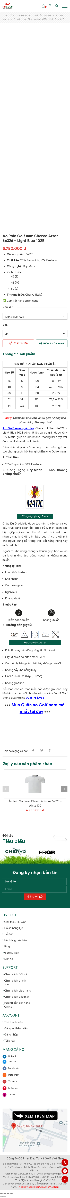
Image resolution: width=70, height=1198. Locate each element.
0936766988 (65, 1171)
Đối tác (8, 934)
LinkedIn (12, 1056)
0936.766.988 (35, 698)
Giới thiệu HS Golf (15, 922)
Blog (7, 946)
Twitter (12, 1061)
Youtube (12, 1081)
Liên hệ (8, 959)
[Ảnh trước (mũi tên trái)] (1, 1196)
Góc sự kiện (11, 953)
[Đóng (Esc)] (11, 1193)
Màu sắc (8, 307)
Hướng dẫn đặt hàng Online (17, 1004)
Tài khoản (10, 1040)
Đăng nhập (11, 1034)
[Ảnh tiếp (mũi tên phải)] (4, 1196)
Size (5, 324)
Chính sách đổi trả (15, 974)
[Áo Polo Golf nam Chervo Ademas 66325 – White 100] (35, 784)
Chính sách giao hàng (17, 990)
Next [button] (64, 789)
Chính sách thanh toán (15, 982)
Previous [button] (6, 789)
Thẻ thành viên (13, 1022)
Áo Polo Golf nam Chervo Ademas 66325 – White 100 (35, 803)
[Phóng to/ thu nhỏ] (1, 1193)
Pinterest (13, 1088)
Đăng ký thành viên (16, 1028)
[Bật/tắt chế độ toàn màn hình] (4, 1193)
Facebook (13, 1068)
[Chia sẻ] (8, 1193)
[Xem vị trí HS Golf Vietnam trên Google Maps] (35, 1130)
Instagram (13, 1074)
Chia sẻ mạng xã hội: (15, 751)
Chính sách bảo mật (16, 996)
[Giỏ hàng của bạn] (43, 5)
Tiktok (11, 1094)
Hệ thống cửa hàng (51, 343)
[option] (35, 798)
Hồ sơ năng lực (13, 928)
